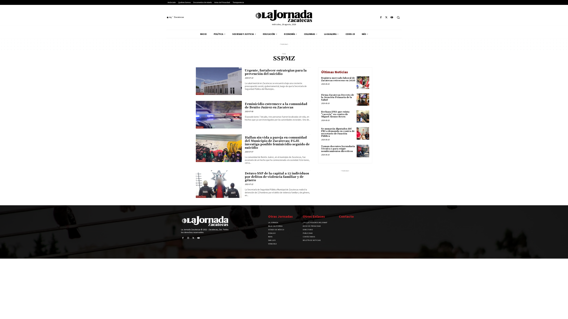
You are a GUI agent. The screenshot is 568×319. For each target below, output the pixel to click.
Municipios (201, 197)
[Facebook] (381, 17)
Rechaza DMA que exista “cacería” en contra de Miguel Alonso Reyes (335, 114)
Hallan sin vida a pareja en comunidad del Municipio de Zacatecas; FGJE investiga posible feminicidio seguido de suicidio (277, 143)
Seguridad (200, 161)
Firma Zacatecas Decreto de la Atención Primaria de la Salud (337, 97)
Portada (199, 94)
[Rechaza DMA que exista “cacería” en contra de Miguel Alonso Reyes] (363, 116)
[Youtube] (392, 17)
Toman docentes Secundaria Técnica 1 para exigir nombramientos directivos (338, 149)
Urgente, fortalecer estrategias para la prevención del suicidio (276, 72)
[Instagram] (188, 238)
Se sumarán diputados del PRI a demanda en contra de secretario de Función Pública (338, 132)
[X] (386, 17)
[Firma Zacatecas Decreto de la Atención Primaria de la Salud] (363, 99)
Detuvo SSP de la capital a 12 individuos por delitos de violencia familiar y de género (277, 177)
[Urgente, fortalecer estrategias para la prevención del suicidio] (219, 81)
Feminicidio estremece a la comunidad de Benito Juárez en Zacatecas (276, 105)
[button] (398, 17)
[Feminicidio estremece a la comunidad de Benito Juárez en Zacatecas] (219, 114)
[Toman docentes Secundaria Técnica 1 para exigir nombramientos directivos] (363, 151)
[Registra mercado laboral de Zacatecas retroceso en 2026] (363, 82)
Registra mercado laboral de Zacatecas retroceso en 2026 (338, 79)
